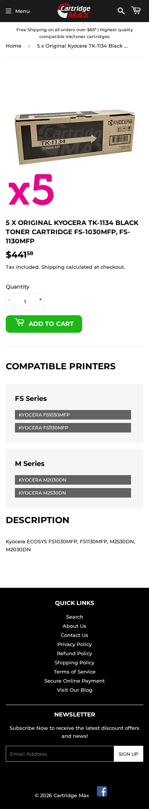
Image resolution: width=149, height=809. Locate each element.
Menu (22, 11)
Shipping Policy (74, 662)
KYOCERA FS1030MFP (44, 415)
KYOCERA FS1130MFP (43, 428)
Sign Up (128, 754)
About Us (74, 626)
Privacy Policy (74, 644)
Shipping (53, 267)
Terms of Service (75, 672)
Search (74, 617)
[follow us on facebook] (102, 795)
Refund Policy (74, 653)
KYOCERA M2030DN (42, 480)
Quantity (17, 286)
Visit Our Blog (74, 690)
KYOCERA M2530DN (42, 493)
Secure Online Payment (74, 681)
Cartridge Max (71, 795)
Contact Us (74, 635)
